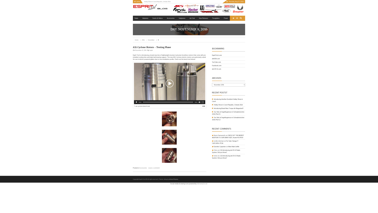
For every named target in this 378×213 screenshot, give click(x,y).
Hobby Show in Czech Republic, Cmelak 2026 (228, 105)
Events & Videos (158, 18)
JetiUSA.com (216, 58)
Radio (136, 18)
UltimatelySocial (202, 184)
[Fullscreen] (203, 102)
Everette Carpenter (220, 146)
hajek (151, 50)
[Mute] (200, 102)
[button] (170, 83)
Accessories (171, 18)
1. (142, 106)
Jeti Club (192, 18)
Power (226, 18)
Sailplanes (182, 18)
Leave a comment (154, 168)
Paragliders (216, 18)
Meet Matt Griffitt (233, 146)
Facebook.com (216, 65)
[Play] (137, 102)
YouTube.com (216, 62)
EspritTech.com (217, 55)
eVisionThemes (173, 179)
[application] (169, 83)
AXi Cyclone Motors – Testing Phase (152, 47)
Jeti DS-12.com (216, 69)
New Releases (203, 18)
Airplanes (145, 18)
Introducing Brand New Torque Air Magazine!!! (228, 108)
